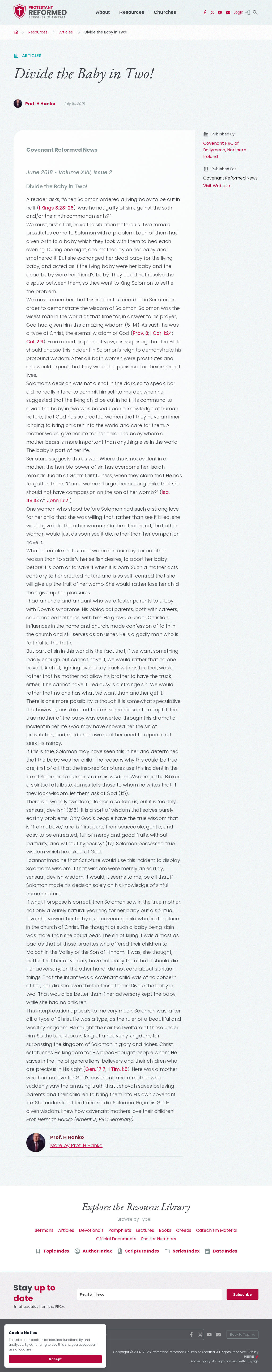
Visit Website (216, 186)
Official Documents (116, 1239)
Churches (165, 12)
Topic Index (56, 1251)
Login (238, 12)
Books (165, 1230)
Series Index (186, 1251)
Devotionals (91, 1230)
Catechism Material (216, 1230)
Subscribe (242, 1294)
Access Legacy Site (203, 1361)
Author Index (97, 1251)
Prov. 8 (140, 333)
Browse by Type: (134, 1219)
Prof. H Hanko (40, 104)
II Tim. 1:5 (118, 1069)
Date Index (225, 1251)
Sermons (44, 1230)
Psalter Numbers (158, 1239)
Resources (131, 12)
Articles (66, 32)
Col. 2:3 (34, 341)
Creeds (183, 1230)
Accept (55, 1359)
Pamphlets (119, 1230)
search (255, 12)
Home (17, 32)
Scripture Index (142, 1251)
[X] (212, 12)
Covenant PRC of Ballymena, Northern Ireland (224, 150)
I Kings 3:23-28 (56, 207)
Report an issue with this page (238, 1361)
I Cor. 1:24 (161, 333)
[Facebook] (205, 12)
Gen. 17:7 (95, 1069)
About (103, 12)
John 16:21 (58, 500)
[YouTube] (220, 12)
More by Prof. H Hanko (76, 1145)
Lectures (145, 1230)
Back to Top (239, 1334)
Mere (255, 1356)
